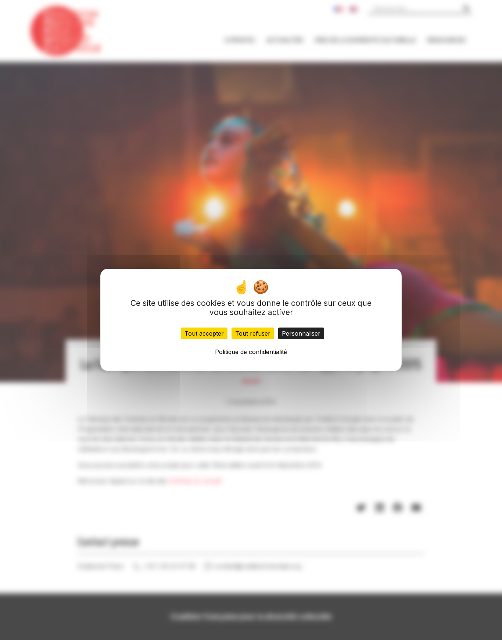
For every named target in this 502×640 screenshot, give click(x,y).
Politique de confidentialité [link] (251, 352)
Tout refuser (252, 333)
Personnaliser (301, 333)
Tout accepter (204, 333)
